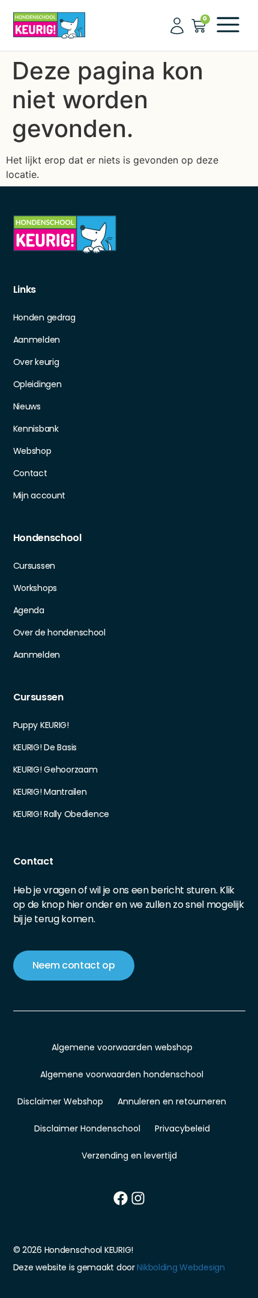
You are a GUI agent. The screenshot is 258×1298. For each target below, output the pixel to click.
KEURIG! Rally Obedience (61, 814)
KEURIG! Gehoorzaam (55, 770)
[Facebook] (120, 1198)
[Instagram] (138, 1198)
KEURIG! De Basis (45, 747)
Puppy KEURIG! (41, 725)
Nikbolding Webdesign (180, 1267)
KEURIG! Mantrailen (50, 792)
